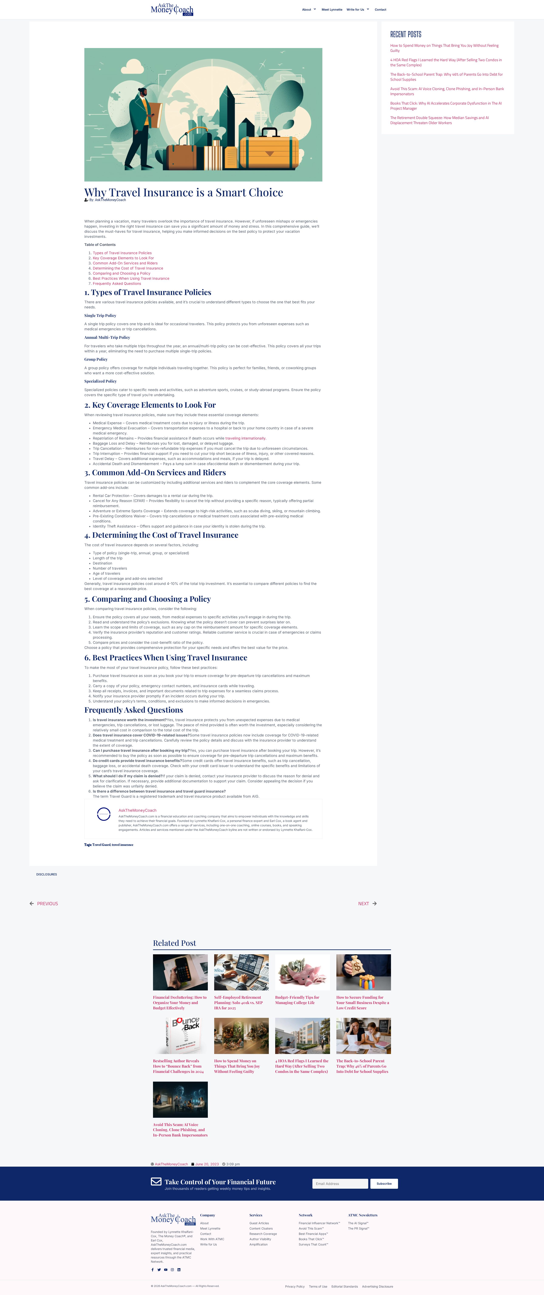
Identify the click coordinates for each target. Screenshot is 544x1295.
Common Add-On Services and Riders (125, 263)
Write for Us (355, 9)
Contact (380, 9)
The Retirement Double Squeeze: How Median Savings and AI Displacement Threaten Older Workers (439, 120)
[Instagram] (172, 1269)
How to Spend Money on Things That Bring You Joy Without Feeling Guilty (444, 48)
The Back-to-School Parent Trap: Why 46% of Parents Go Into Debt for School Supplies (446, 77)
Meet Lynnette (332, 9)
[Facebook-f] (152, 1269)
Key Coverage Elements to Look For (123, 258)
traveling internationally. (245, 438)
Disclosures (46, 874)
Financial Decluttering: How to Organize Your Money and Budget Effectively (180, 1002)
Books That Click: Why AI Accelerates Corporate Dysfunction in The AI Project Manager (446, 106)
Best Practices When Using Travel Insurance (131, 278)
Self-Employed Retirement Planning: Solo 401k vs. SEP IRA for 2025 (238, 1002)
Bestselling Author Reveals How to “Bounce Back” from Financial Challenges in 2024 (179, 1066)
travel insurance (122, 844)
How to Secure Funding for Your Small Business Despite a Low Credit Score (362, 1002)
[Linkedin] (179, 1269)
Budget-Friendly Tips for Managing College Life (297, 1000)
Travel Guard (101, 844)
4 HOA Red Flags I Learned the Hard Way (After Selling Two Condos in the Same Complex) (446, 62)
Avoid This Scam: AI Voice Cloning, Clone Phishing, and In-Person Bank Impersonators (447, 91)
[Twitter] (159, 1269)
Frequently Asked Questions (117, 283)
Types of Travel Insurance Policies (122, 253)
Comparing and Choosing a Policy (121, 273)
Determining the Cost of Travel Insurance (128, 268)
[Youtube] (165, 1269)
